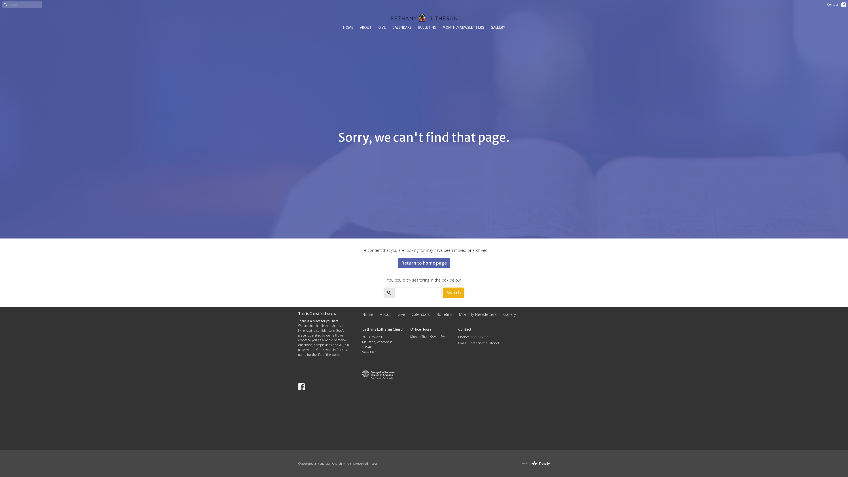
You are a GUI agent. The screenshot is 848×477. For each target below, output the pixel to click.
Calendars (402, 27)
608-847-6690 (481, 337)
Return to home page (424, 263)
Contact (832, 4)
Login (375, 464)
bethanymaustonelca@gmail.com (486, 343)
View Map (369, 352)
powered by (532, 467)
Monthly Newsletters (463, 27)
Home (348, 27)
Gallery (498, 27)
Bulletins (427, 27)
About (366, 27)
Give (382, 27)
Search (453, 292)
